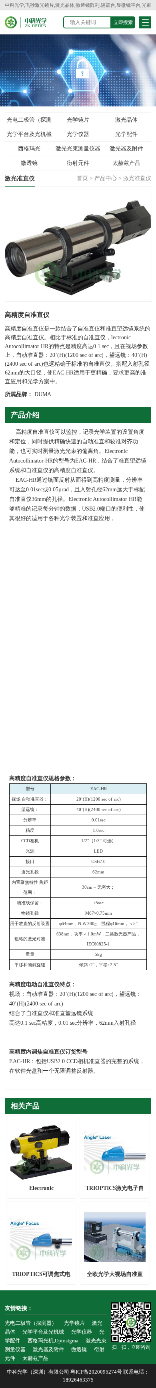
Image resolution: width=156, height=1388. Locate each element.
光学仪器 (78, 134)
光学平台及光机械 (29, 134)
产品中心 (105, 178)
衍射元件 (78, 163)
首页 (82, 178)
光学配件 (126, 134)
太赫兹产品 (126, 163)
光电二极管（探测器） (29, 122)
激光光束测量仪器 (78, 149)
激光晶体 (126, 120)
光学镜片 (78, 120)
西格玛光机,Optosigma (29, 151)
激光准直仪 (137, 178)
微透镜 (29, 163)
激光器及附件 (126, 149)
